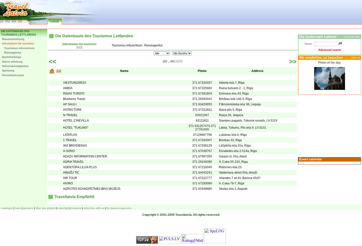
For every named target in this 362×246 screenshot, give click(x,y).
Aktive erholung (12, 61)
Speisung (8, 70)
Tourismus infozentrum (18, 48)
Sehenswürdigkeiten (15, 66)
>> (292, 61)
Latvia (54, 21)
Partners (28, 208)
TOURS (18, 208)
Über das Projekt (45, 208)
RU (7, 21)
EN (14, 21)
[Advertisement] (329, 125)
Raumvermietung (13, 39)
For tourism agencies (119, 208)
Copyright (63, 208)
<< (52, 61)
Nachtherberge (11, 56)
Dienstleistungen (13, 75)
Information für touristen (18, 43)
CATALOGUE (7, 208)
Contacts (76, 208)
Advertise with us (94, 208)
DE (20, 21)
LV (1, 21)
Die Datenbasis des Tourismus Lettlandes (18, 33)
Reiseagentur (11, 52)
